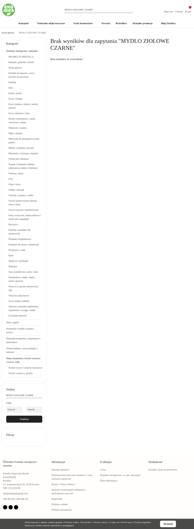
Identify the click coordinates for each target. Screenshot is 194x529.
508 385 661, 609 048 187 (15, 499)
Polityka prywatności (62, 509)
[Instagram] (10, 507)
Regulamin (57, 499)
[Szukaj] (41, 396)
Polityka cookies (60, 504)
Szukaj (24, 419)
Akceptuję (168, 524)
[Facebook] (5, 507)
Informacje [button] (58, 462)
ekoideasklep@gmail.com (15, 493)
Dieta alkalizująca (108, 480)
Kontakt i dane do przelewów (163, 469)
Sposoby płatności (60, 469)
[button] (25, 23)
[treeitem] (24, 51)
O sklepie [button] (106, 462)
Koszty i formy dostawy (63, 484)
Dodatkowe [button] (155, 462)
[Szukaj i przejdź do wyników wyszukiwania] (131, 10)
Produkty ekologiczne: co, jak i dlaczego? (120, 475)
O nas (103, 469)
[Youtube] (16, 507)
